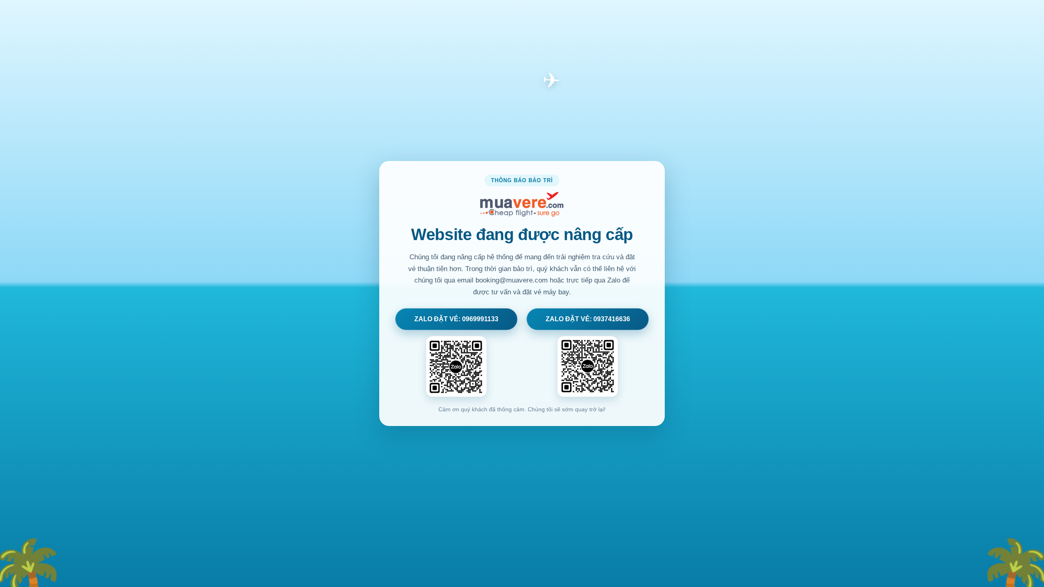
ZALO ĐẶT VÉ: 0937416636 (588, 319)
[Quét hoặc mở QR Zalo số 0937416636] (587, 366)
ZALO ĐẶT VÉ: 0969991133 (456, 319)
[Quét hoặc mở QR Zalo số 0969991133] (456, 366)
